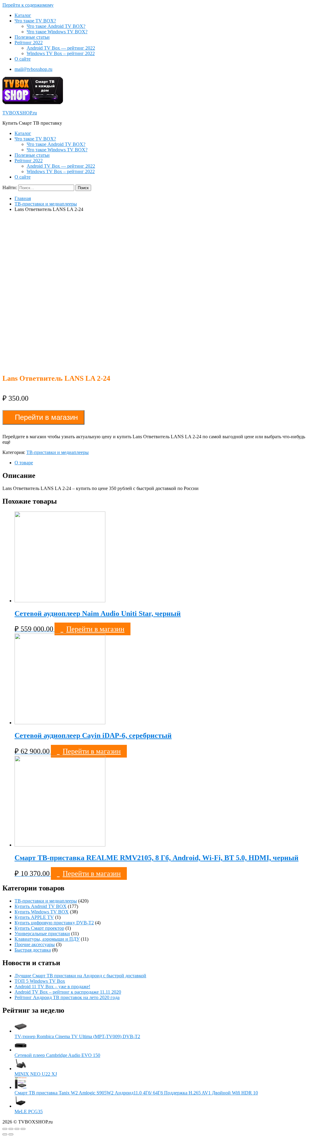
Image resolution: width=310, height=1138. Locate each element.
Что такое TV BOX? (35, 20)
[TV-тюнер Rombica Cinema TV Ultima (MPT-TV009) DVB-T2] (21, 1031)
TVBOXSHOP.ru (19, 112)
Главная (23, 198)
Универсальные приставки (42, 933)
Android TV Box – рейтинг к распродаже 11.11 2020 (68, 992)
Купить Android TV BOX (41, 906)
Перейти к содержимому (28, 5)
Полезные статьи (32, 37)
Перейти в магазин (46, 417)
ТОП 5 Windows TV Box (40, 981)
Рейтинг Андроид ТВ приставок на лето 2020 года (67, 997)
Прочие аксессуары (35, 944)
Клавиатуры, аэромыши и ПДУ (47, 939)
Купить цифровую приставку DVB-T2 (54, 922)
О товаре (24, 462)
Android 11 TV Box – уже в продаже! (52, 986)
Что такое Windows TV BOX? (57, 31)
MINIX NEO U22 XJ (36, 1074)
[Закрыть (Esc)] (4, 1129)
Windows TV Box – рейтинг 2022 (61, 53)
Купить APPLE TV (34, 917)
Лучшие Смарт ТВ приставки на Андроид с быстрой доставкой (80, 975)
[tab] (161, 462)
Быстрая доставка (33, 949)
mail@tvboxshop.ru (33, 69)
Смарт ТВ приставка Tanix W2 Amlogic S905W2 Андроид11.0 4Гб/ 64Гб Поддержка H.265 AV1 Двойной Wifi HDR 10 (136, 1092)
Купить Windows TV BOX (42, 911)
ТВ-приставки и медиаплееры (46, 203)
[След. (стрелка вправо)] (10, 1134)
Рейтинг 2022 (29, 42)
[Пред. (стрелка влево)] (4, 1134)
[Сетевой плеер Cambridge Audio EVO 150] (21, 1049)
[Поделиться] (10, 1129)
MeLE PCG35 (29, 1111)
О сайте (23, 58)
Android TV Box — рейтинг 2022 (61, 48)
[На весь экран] (17, 1129)
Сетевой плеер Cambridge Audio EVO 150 (57, 1055)
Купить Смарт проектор (39, 928)
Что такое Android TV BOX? (56, 26)
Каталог (23, 15)
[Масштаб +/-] (23, 1129)
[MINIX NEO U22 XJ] (21, 1068)
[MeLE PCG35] (21, 1106)
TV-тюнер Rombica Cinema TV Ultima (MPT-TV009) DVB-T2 (77, 1036)
